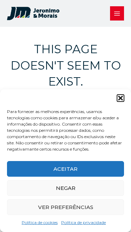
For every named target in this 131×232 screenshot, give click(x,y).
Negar (65, 188)
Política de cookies (40, 222)
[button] (120, 98)
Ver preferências (65, 207)
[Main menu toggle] (117, 13)
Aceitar (65, 169)
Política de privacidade (83, 222)
